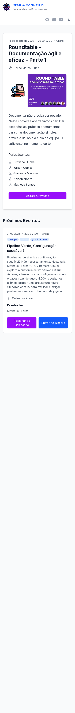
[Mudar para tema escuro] (69, 19)
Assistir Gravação (37, 196)
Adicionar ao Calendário (21, 323)
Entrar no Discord (53, 323)
